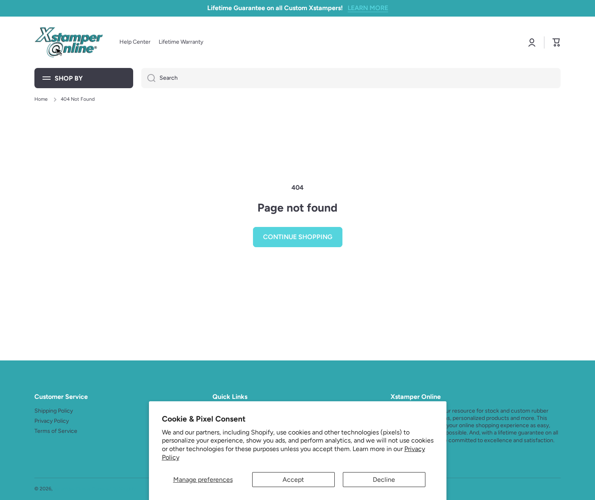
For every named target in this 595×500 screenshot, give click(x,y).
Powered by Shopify (114, 489)
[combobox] (351, 78)
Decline (384, 479)
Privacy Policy (51, 420)
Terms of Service (55, 431)
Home (41, 99)
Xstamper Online (72, 489)
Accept (293, 479)
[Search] (148, 78)
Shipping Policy (53, 410)
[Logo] (68, 42)
